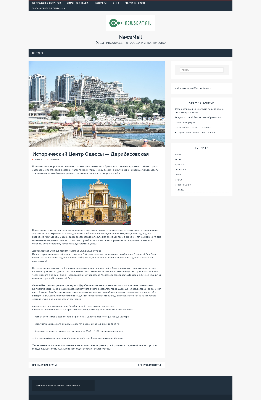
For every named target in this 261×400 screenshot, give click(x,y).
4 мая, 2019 (40, 159)
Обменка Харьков (202, 88)
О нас (116, 3)
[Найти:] (202, 70)
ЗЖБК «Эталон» (72, 385)
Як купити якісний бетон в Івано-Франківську (198, 117)
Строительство (183, 185)
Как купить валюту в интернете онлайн (195, 132)
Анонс (178, 154)
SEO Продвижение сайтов (46, 3)
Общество (180, 169)
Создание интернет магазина (48, 8)
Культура (179, 164)
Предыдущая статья (44, 365)
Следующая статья (149, 365)
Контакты (101, 3)
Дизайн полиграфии (78, 3)
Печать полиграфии (185, 122)
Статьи (178, 180)
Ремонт (179, 174)
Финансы (54, 159)
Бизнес (178, 159)
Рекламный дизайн (135, 3)
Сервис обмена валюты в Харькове (193, 127)
